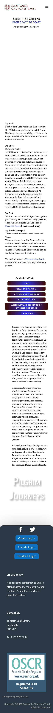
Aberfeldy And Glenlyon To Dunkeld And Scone (26, 306)
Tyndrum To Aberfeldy (26, 294)
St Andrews (26, 313)
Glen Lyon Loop (26, 299)
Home (26, 510)
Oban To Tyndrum (26, 289)
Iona (26, 283)
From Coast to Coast (26, 22)
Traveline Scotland (34, 259)
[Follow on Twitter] (32, 529)
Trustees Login (26, 556)
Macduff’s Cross (12, 226)
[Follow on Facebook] (20, 529)
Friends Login (26, 547)
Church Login (26, 538)
